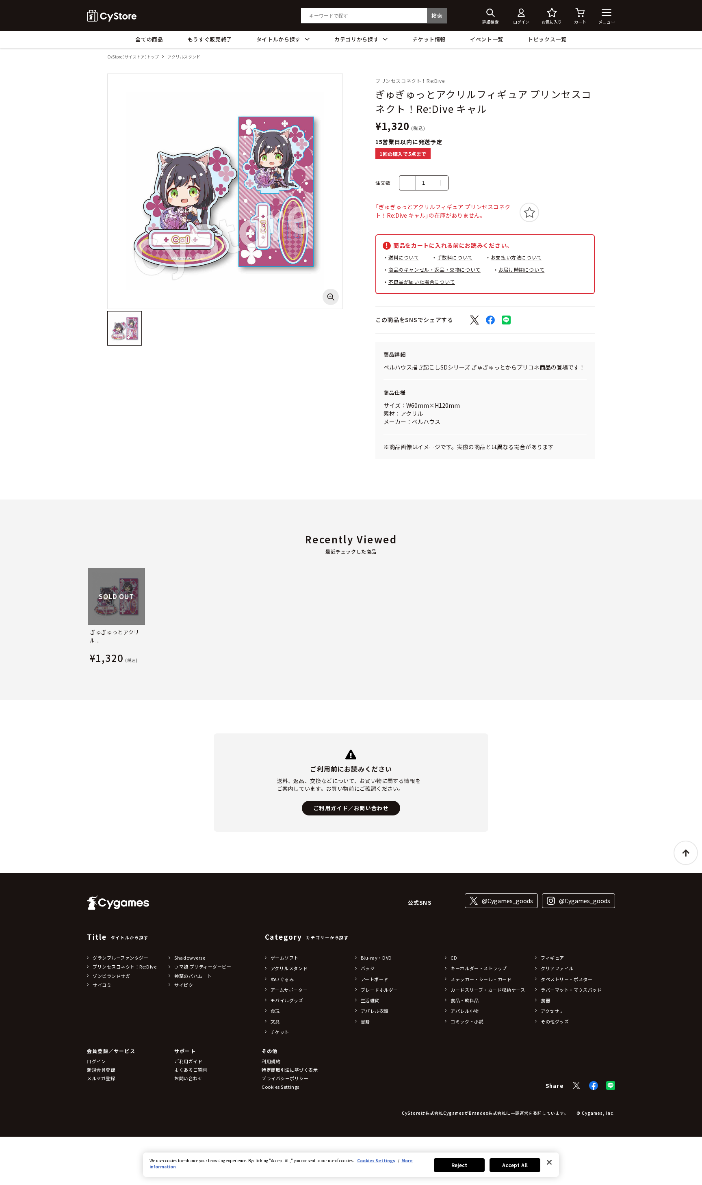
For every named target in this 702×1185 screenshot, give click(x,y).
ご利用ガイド (188, 1061)
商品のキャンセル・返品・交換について (434, 269)
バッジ (368, 968)
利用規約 (271, 1061)
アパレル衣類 (375, 1011)
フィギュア (552, 957)
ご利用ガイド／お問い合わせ (351, 808)
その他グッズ (555, 1021)
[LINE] (610, 1085)
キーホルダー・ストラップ (479, 968)
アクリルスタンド (184, 57)
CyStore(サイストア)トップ (133, 57)
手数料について (455, 257)
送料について (403, 257)
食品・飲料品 (465, 1000)
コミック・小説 (467, 1021)
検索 (436, 15)
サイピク (183, 985)
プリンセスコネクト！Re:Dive (124, 966)
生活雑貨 (370, 1000)
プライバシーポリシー (285, 1078)
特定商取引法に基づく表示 (290, 1069)
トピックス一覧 (547, 39)
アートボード (374, 979)
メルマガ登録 (101, 1078)
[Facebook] (593, 1085)
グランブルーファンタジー (121, 957)
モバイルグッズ (287, 1000)
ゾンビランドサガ (111, 976)
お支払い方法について (516, 257)
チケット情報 (429, 39)
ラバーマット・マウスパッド (571, 989)
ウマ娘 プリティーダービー (202, 966)
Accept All (515, 1164)
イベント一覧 (486, 39)
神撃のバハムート (193, 976)
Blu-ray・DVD (376, 957)
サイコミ (102, 985)
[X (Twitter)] (576, 1085)
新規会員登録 (101, 1069)
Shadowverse (189, 957)
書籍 (365, 1021)
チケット (280, 1032)
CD (454, 957)
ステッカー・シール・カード (481, 979)
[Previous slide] (87, 617)
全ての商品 (149, 39)
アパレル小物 (465, 1011)
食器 (545, 1000)
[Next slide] (615, 617)
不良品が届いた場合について (421, 281)
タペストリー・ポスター (566, 979)
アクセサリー (554, 1011)
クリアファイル (557, 968)
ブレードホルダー (379, 989)
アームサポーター (289, 989)
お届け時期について (521, 269)
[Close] (549, 1162)
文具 (275, 1021)
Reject (459, 1164)
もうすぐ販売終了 (210, 39)
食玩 (275, 1011)
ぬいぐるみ (282, 979)
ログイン (96, 1061)
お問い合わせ (188, 1078)
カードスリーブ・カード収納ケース (488, 989)
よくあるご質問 (190, 1069)
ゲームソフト (285, 957)
